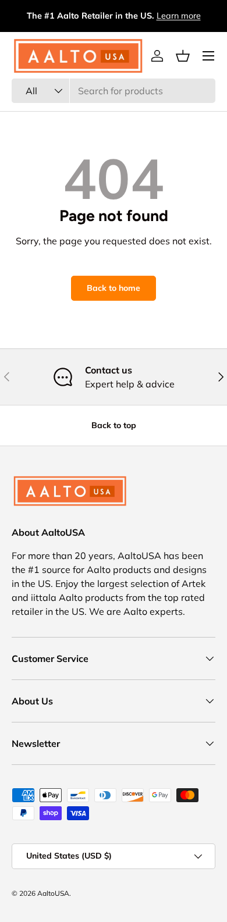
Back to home (113, 288)
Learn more (179, 15)
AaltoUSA (53, 893)
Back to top (113, 425)
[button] (183, 56)
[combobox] (113, 91)
